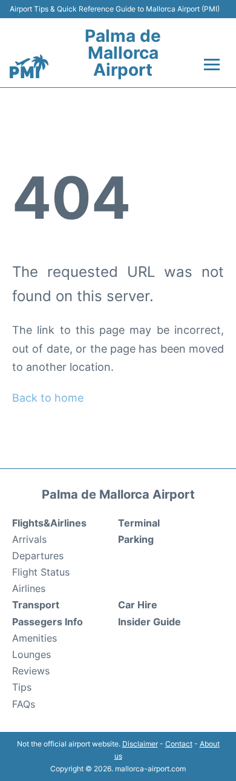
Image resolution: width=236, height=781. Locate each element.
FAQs (23, 704)
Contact (178, 743)
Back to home (48, 397)
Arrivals (29, 539)
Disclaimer (140, 743)
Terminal (139, 523)
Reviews (31, 671)
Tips (21, 687)
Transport (35, 605)
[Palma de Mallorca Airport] (29, 67)
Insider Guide (149, 622)
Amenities (34, 638)
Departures (38, 556)
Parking (136, 539)
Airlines (28, 588)
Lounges (31, 654)
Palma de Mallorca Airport (123, 52)
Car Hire (137, 605)
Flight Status (41, 572)
